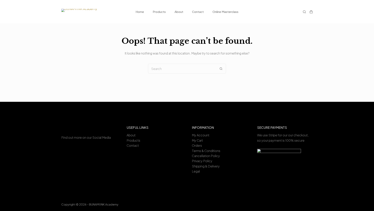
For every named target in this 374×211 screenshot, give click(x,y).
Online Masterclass (225, 11)
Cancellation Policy (206, 156)
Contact (198, 11)
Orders (197, 145)
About (179, 11)
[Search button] (221, 68)
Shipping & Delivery (206, 166)
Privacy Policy (202, 161)
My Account (200, 135)
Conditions (212, 151)
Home (140, 11)
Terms (196, 151)
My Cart (197, 140)
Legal (196, 171)
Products (159, 11)
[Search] (304, 11)
